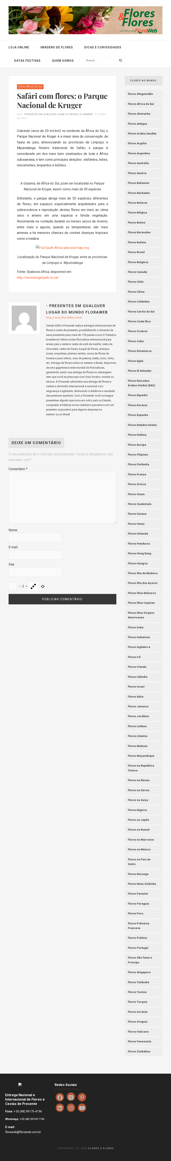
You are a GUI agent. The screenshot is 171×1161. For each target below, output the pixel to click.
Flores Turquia (137, 1001)
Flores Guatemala (139, 504)
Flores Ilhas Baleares (142, 593)
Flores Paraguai (138, 903)
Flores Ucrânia (137, 1011)
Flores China (136, 291)
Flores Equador (138, 395)
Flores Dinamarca (140, 351)
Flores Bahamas (138, 183)
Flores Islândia (137, 676)
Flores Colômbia (139, 301)
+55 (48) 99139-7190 (31, 1119)
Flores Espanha (138, 415)
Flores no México (139, 849)
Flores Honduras (139, 543)
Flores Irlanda (137, 666)
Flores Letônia (137, 726)
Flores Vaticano (138, 1031)
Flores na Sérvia (138, 790)
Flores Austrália (138, 163)
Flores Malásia (137, 746)
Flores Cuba (136, 341)
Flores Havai (136, 523)
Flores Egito (135, 361)
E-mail (13, 547)
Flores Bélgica (137, 212)
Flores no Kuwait (139, 829)
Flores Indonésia (139, 637)
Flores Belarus (137, 202)
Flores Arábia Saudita (142, 133)
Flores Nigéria (137, 810)
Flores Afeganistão (140, 93)
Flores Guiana (137, 513)
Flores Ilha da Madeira (143, 573)
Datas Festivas (27, 60)
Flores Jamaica (138, 706)
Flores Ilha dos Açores (142, 583)
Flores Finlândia (138, 464)
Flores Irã (134, 657)
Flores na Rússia (139, 780)
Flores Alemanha (139, 113)
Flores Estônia (137, 434)
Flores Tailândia (138, 982)
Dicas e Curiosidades (102, 47)
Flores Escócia (137, 405)
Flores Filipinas (138, 454)
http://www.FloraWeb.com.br (64, 317)
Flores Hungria (138, 563)
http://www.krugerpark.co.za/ (38, 278)
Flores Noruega (138, 874)
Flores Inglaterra (139, 647)
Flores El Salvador (140, 370)
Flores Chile (136, 281)
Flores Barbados (139, 193)
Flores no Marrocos (141, 839)
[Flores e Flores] (85, 19)
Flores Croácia (137, 331)
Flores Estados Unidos (142, 425)
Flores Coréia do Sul (141, 311)
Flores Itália (135, 696)
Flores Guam (136, 494)
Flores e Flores (101, 1148)
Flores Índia (135, 627)
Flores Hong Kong (139, 553)
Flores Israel (136, 686)
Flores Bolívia (137, 242)
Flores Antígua (137, 123)
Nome (13, 530)
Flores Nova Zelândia (142, 883)
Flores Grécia (137, 484)
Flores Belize (136, 222)
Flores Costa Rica (139, 321)
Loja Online (19, 47)
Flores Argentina (139, 153)
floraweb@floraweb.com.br (23, 1132)
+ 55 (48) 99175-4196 (28, 1111)
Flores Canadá (137, 272)
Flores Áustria (137, 173)
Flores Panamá (138, 893)
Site (11, 564)
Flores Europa (137, 444)
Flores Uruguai (137, 1021)
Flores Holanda (138, 533)
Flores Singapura (139, 972)
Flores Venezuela (139, 1041)
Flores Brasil (136, 252)
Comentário (18, 469)
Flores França (137, 474)
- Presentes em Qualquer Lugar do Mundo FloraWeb (58, 114)
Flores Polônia (137, 937)
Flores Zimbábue (139, 1051)
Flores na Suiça (138, 800)
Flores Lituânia (137, 736)
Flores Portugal (138, 947)
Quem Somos (63, 60)
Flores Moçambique (141, 755)
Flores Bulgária (138, 262)
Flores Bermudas (139, 232)
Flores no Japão (138, 819)
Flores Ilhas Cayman (141, 602)
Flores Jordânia (138, 716)
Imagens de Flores (56, 47)
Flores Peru (135, 913)
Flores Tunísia (137, 992)
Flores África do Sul (30, 86)
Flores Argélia (137, 143)
